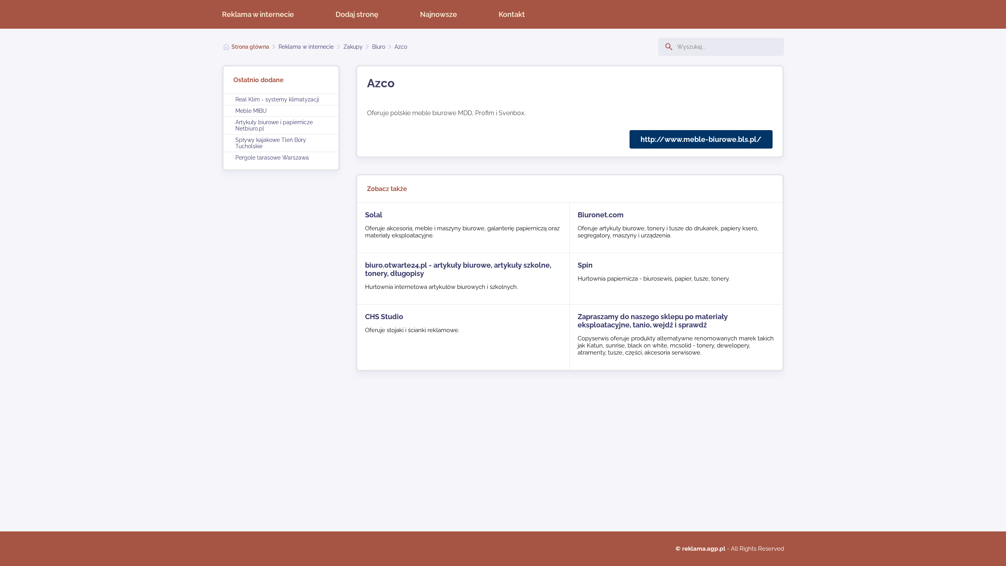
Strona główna (250, 47)
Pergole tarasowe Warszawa (272, 157)
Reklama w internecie (258, 14)
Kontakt (512, 14)
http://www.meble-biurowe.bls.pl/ (701, 139)
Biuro (378, 47)
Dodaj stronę (357, 14)
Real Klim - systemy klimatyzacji (277, 99)
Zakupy (353, 47)
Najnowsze (438, 14)
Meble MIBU (251, 111)
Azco (401, 47)
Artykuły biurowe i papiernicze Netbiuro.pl (274, 125)
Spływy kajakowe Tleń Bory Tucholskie (270, 143)
